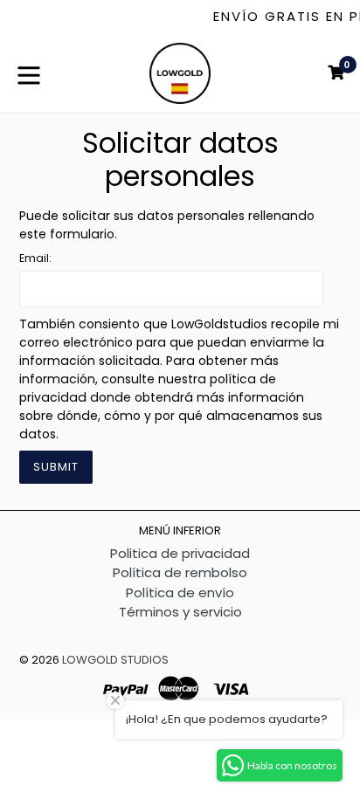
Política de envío (180, 592)
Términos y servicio (180, 612)
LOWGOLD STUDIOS (115, 659)
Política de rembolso (180, 572)
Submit (56, 466)
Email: (35, 258)
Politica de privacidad (180, 553)
